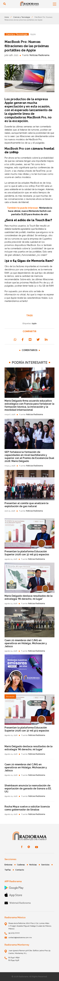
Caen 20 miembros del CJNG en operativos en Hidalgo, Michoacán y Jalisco (26, 643)
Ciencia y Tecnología (21, 17)
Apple (9, 103)
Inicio (7, 17)
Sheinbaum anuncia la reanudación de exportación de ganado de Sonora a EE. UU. (28, 788)
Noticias (33, 865)
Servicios (45, 865)
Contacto (19, 870)
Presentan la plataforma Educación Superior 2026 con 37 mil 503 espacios (27, 553)
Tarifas (8, 870)
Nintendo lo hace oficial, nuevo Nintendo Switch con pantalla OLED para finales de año (30, 211)
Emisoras (8, 865)
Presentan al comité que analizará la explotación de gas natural (26, 505)
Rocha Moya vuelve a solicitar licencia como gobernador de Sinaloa (27, 808)
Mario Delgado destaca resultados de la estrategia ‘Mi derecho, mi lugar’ (28, 597)
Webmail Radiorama (20, 903)
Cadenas (21, 865)
